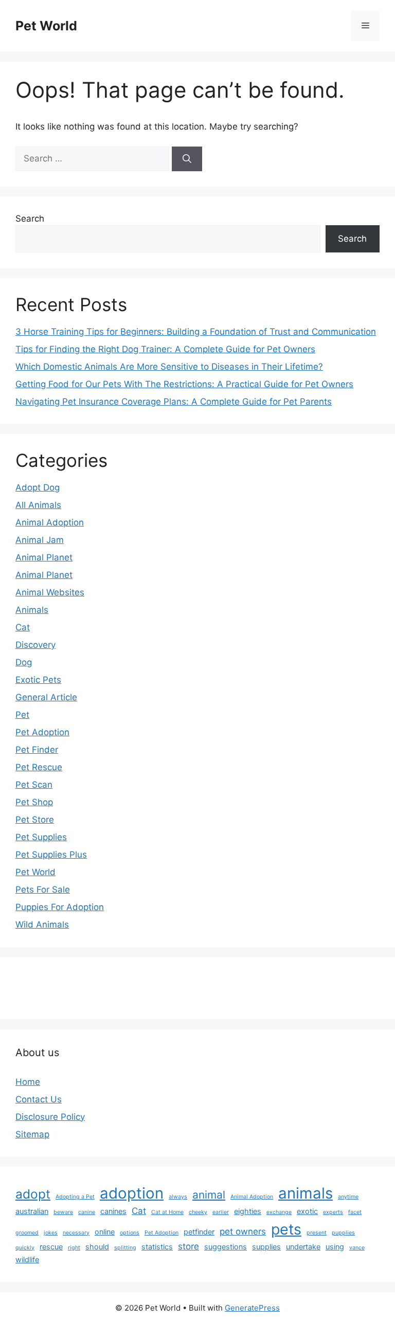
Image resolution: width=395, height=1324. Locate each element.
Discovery (35, 645)
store (188, 1246)
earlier (220, 1212)
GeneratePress (252, 1308)
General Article (46, 697)
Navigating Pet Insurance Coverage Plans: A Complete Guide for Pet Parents (173, 401)
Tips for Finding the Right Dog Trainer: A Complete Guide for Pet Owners (165, 349)
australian (31, 1211)
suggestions (225, 1246)
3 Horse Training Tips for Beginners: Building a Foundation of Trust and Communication (195, 332)
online (105, 1231)
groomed (27, 1232)
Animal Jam (39, 540)
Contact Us (38, 1099)
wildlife (27, 1259)
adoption (132, 1193)
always (178, 1196)
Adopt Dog (37, 487)
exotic (307, 1211)
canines (113, 1211)
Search (29, 218)
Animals (31, 610)
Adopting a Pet (75, 1196)
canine (86, 1212)
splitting (125, 1247)
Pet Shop (34, 802)
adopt (32, 1194)
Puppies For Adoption (59, 907)
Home (27, 1082)
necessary (76, 1232)
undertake (303, 1246)
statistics (157, 1246)
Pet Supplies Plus (51, 854)
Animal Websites (49, 592)
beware (63, 1212)
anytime (348, 1196)
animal (208, 1194)
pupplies (343, 1232)
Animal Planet (44, 557)
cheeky (198, 1212)
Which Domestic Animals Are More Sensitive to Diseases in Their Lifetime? (169, 366)
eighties (247, 1211)
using (335, 1246)
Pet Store (34, 819)
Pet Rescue (38, 767)
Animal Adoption (49, 522)
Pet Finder (36, 750)
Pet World (46, 25)
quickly (24, 1247)
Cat (22, 627)
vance (357, 1247)
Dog (23, 662)
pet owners (243, 1231)
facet (355, 1212)
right (74, 1247)
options (129, 1232)
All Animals (38, 505)
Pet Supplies (41, 837)
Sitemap (32, 1134)
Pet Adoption (42, 732)
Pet (22, 715)
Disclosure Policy (50, 1117)
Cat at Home (167, 1212)
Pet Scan (33, 784)
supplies (266, 1246)
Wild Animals (42, 924)
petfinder (199, 1231)
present (317, 1232)
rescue (51, 1246)
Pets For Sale (42, 889)
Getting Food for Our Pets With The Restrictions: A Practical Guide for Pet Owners (184, 384)
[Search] (187, 159)
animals (305, 1193)
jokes (51, 1232)
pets (286, 1229)
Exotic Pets (38, 680)
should (97, 1246)
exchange (279, 1212)
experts (333, 1212)
